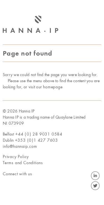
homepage (52, 87)
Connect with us (17, 174)
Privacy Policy (16, 157)
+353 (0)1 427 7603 (36, 140)
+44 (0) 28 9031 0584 (38, 134)
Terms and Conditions (23, 163)
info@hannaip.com (20, 146)
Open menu (97, 30)
